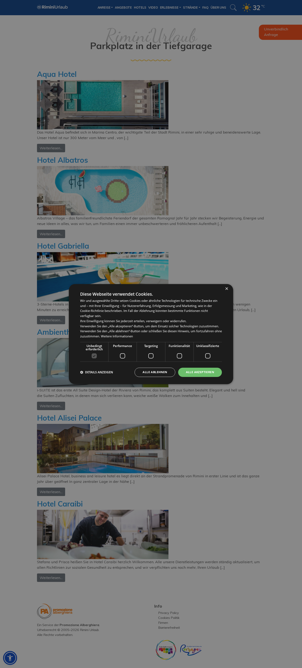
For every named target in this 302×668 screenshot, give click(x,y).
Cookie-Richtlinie (92, 311)
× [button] (226, 288)
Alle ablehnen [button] (155, 372)
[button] (96, 372)
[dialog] (151, 334)
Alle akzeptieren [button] (200, 372)
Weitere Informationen (117, 336)
